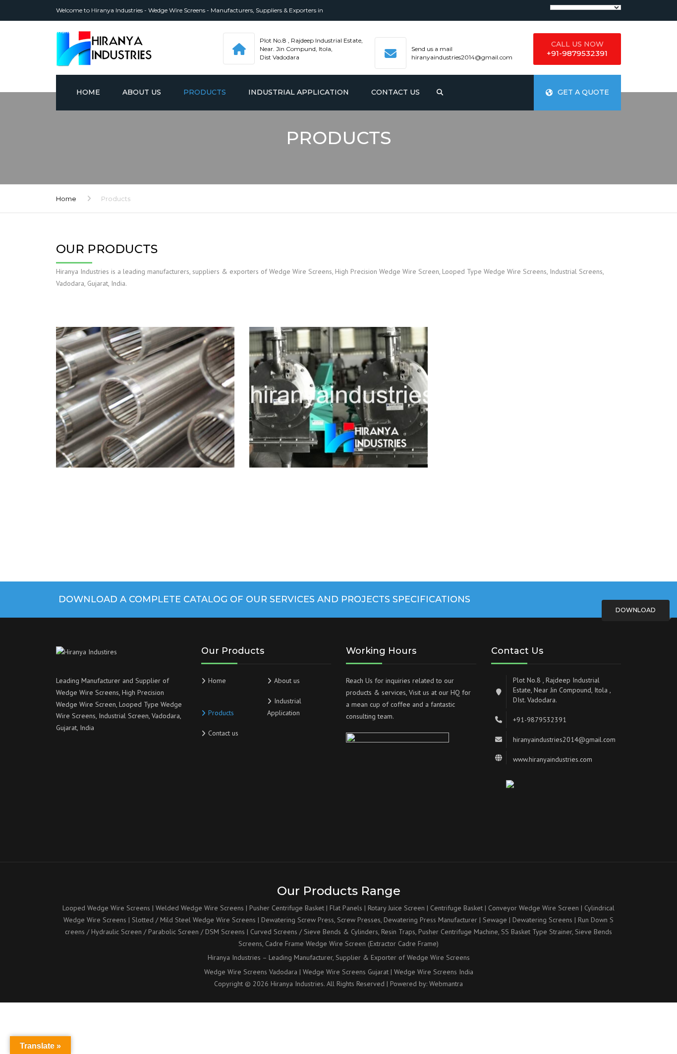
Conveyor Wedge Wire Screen (533, 907)
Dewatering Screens (542, 919)
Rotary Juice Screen (396, 907)
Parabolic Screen (173, 931)
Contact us (395, 92)
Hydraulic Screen (116, 931)
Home (88, 92)
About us (141, 92)
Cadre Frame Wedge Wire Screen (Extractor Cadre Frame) (352, 943)
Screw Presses (359, 919)
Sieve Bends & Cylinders (341, 931)
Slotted (143, 919)
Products (204, 92)
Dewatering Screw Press (297, 919)
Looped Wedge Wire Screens (106, 907)
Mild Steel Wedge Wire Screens (208, 919)
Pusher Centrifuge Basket (286, 907)
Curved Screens (273, 931)
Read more (109, 440)
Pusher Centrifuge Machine (458, 931)
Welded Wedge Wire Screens (200, 907)
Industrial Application (298, 92)
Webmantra (446, 983)
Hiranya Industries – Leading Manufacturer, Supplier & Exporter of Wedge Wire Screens (339, 957)
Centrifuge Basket (456, 907)
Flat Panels (346, 907)
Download (636, 610)
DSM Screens (225, 931)
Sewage (495, 919)
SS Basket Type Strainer (536, 931)
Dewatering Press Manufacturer (430, 919)
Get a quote (583, 92)
